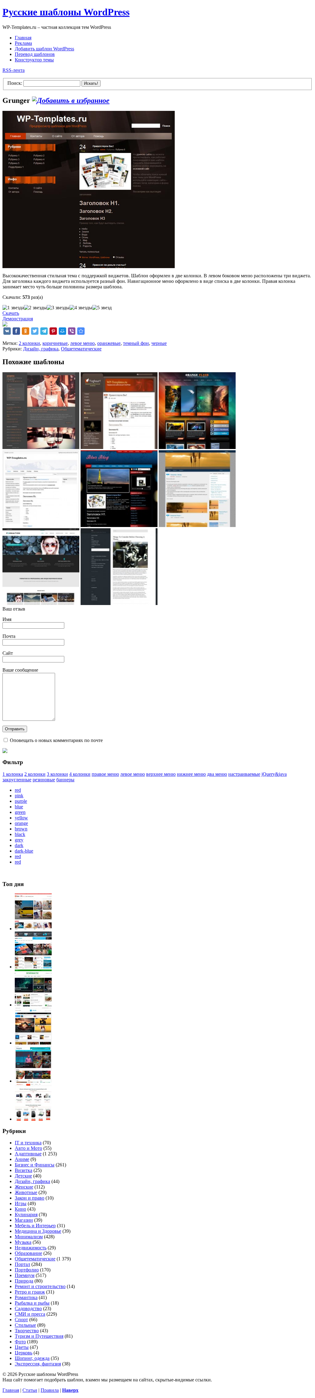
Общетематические (81, 348)
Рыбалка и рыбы (32, 1303)
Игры (20, 1203)
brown (21, 828)
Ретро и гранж (30, 1292)
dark (19, 845)
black (20, 834)
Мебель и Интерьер (35, 1225)
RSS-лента (13, 70)
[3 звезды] (58, 307)
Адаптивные (28, 1153)
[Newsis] (33, 1042)
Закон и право (29, 1198)
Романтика (26, 1297)
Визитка (23, 1170)
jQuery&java (274, 774)
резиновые (44, 779)
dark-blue (24, 850)
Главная (23, 37)
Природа (24, 1280)
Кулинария (26, 1214)
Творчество (27, 1330)
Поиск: (14, 83)
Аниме (22, 1159)
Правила (50, 1390)
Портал (22, 1264)
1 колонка (12, 774)
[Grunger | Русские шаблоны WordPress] (81, 331)
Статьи (29, 1390)
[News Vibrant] (33, 966)
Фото (20, 1341)
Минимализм (29, 1236)
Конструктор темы (34, 59)
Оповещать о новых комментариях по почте (56, 740)
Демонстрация (17, 318)
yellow (21, 817)
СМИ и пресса (30, 1314)
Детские (23, 1175)
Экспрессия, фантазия (38, 1363)
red (18, 790)
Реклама (23, 43)
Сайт (7, 653)
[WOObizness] (33, 1119)
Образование (28, 1253)
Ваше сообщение (20, 670)
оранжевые (109, 343)
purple (21, 801)
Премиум (24, 1275)
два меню (217, 774)
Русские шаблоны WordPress (66, 12)
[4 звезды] (81, 307)
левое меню (82, 343)
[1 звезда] (13, 307)
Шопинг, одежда (32, 1358)
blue (19, 806)
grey (19, 839)
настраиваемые (244, 774)
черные (159, 343)
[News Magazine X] (33, 928)
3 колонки (57, 774)
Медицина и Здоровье (38, 1231)
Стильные (25, 1325)
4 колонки (79, 774)
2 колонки (29, 343)
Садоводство (28, 1308)
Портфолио (27, 1269)
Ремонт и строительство (40, 1286)
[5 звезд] (102, 307)
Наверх (70, 1390)
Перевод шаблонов (35, 54)
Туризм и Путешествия (39, 1336)
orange (21, 823)
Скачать (10, 313)
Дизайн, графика (40, 348)
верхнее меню (161, 774)
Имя (6, 619)
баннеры (65, 779)
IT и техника (28, 1142)
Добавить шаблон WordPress (44, 48)
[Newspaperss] (33, 1081)
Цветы (22, 1347)
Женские (24, 1186)
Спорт (21, 1319)
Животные (26, 1192)
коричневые (55, 343)
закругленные (16, 779)
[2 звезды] (35, 307)
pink (19, 795)
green (20, 812)
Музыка (23, 1242)
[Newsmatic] (33, 1004)
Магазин (24, 1220)
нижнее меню (191, 774)
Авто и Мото (28, 1148)
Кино (20, 1209)
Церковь (23, 1352)
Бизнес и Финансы (34, 1164)
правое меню (105, 774)
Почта (8, 636)
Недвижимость (30, 1247)
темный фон (136, 343)
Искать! (91, 83)
